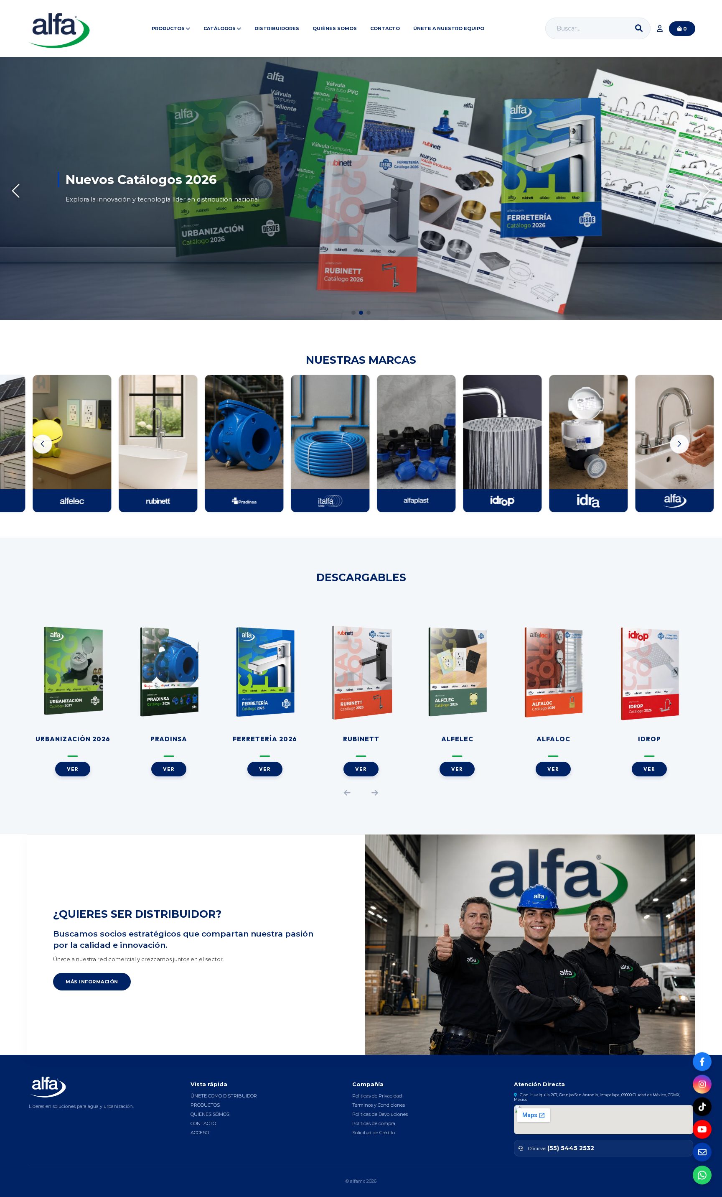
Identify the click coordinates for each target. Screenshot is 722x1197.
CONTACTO (385, 28)
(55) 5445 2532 (570, 1148)
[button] (353, 313)
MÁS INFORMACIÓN (92, 982)
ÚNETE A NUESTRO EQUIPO (448, 28)
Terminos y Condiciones (378, 1105)
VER (73, 769)
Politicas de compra (373, 1123)
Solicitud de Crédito (373, 1133)
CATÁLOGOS (220, 28)
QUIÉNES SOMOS (335, 28)
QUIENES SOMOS (210, 1114)
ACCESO (200, 1133)
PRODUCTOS (205, 1105)
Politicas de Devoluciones (380, 1114)
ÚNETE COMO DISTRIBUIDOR (224, 1096)
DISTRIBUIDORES (276, 28)
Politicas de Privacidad (377, 1096)
